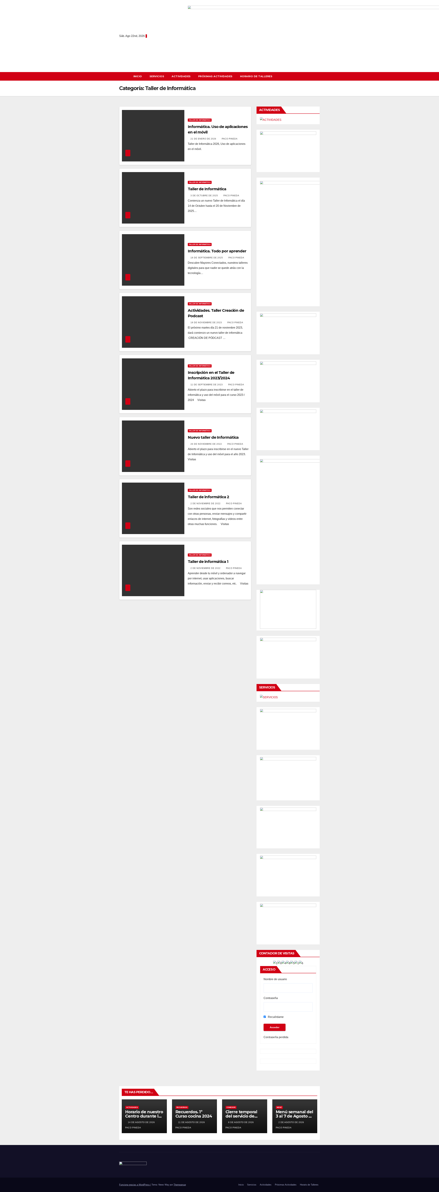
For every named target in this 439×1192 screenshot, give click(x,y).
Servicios (157, 76)
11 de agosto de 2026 (192, 1122)
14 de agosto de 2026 (142, 1122)
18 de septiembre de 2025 (207, 257)
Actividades (181, 76)
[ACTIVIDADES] (270, 119)
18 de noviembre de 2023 (207, 322)
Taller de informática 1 (208, 561)
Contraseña (271, 998)
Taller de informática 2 (208, 497)
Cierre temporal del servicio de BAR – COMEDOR (242, 1116)
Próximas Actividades (215, 76)
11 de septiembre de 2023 (207, 384)
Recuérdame (275, 1016)
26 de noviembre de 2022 (207, 444)
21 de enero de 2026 (204, 139)
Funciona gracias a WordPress (134, 1184)
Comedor (231, 1107)
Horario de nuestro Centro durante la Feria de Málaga (144, 1116)
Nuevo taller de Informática (213, 437)
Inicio (137, 76)
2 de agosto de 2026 (291, 1122)
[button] (319, 76)
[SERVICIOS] (269, 697)
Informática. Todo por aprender (217, 251)
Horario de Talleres (256, 76)
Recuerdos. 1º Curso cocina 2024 (193, 1114)
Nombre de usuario (275, 979)
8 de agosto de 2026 (241, 1122)
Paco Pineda (230, 139)
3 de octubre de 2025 (205, 195)
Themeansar (180, 1184)
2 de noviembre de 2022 (206, 503)
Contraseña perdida (276, 1037)
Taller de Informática (200, 120)
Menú (279, 1107)
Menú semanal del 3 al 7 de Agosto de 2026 (295, 1116)
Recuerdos (181, 1107)
